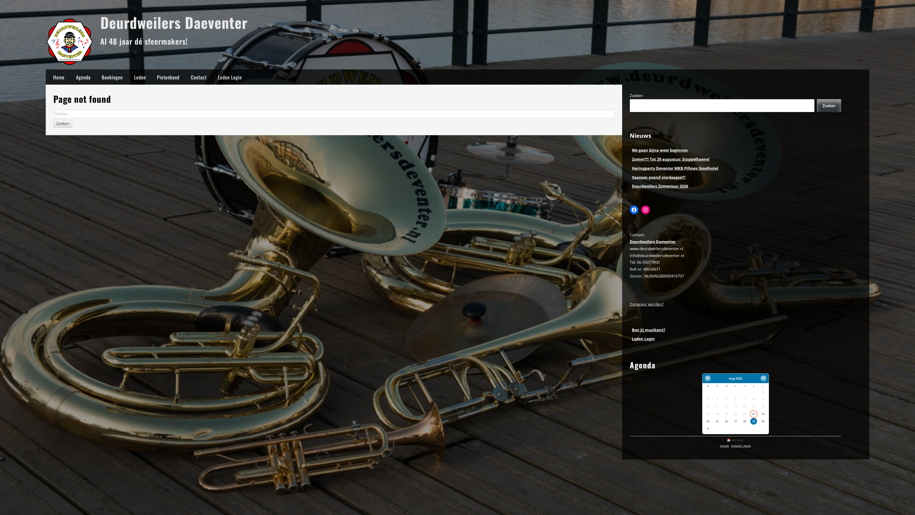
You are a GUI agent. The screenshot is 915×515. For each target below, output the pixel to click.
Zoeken (636, 95)
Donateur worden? (647, 304)
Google (724, 446)
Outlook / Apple (741, 446)
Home (59, 77)
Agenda (83, 77)
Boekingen (112, 77)
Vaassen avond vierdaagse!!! (659, 177)
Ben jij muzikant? (648, 330)
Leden (140, 77)
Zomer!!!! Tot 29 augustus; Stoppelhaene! (671, 159)
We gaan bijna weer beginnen (660, 150)
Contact (199, 77)
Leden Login (230, 77)
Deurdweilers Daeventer (174, 22)
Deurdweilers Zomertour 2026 (660, 186)
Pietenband (168, 77)
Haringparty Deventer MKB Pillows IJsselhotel (675, 168)
